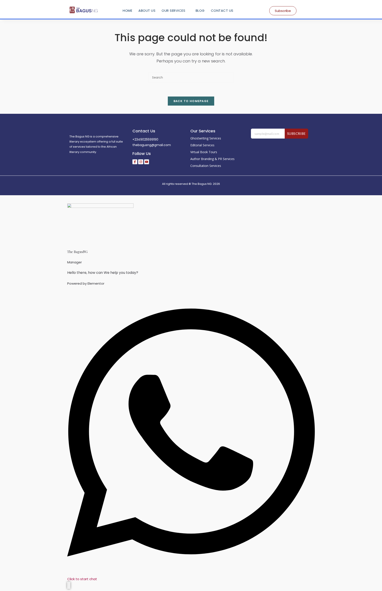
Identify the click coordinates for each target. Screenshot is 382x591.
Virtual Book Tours (203, 152)
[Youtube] (146, 161)
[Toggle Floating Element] (68, 585)
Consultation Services (205, 166)
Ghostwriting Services (205, 138)
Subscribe (296, 133)
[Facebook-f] (134, 161)
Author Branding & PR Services (212, 159)
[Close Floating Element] (68, 201)
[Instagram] (140, 161)
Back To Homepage (191, 101)
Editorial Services (202, 145)
